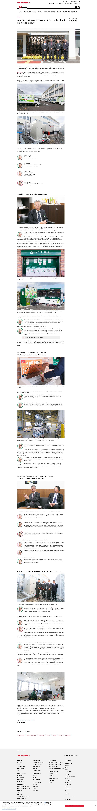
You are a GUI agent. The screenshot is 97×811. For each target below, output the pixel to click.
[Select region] (79, 1)
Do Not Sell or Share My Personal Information (74, 805)
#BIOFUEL (33, 720)
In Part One (19, 72)
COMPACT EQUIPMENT (31, 735)
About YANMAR (24, 750)
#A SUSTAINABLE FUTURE (25, 720)
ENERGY (19, 16)
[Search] (79, 4)
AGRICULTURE (21, 735)
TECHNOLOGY (68, 735)
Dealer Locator (65, 1)
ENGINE (54, 735)
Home (18, 750)
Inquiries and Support (73, 1)
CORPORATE (41, 735)
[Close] (95, 806)
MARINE (60, 735)
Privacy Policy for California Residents (9, 808)
